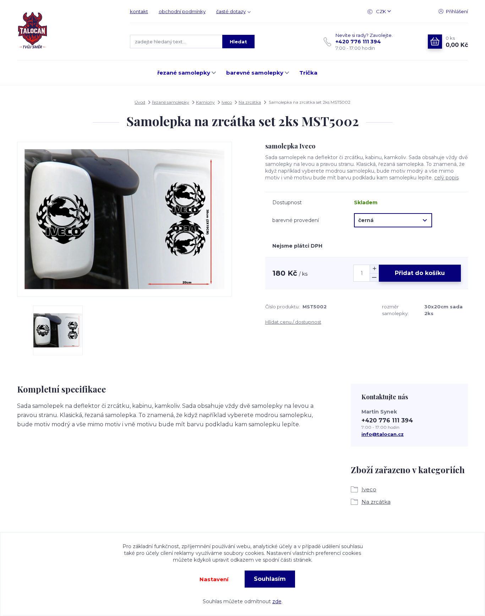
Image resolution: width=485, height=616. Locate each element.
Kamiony (205, 102)
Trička (308, 72)
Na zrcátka (250, 102)
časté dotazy (231, 11)
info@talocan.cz (382, 434)
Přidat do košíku (420, 273)
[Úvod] (66, 30)
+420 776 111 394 (358, 41)
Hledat (238, 41)
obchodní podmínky (182, 11)
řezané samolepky (183, 72)
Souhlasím (270, 579)
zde (277, 601)
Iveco (227, 102)
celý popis (446, 177)
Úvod (140, 102)
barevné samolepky (254, 72)
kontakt (139, 11)
